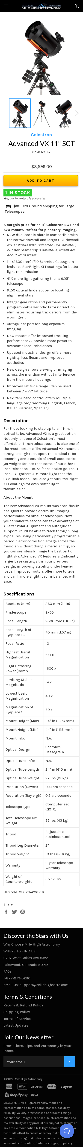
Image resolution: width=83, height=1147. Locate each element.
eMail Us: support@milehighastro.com (35, 985)
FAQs (7, 971)
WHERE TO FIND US (19, 951)
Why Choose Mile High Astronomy (31, 944)
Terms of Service (17, 1019)
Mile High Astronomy (28, 1079)
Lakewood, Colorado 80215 (25, 964)
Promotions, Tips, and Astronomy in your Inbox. (37, 1048)
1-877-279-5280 (16, 978)
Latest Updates (15, 1025)
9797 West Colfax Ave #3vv (25, 958)
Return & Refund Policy (23, 1005)
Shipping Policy (16, 1012)
